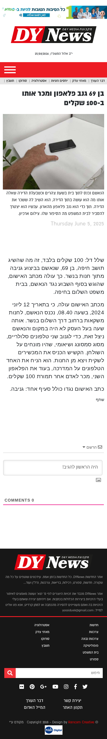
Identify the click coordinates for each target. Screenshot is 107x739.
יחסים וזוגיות (59, 80)
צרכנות (93, 632)
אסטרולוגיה (39, 80)
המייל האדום (34, 707)
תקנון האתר (72, 707)
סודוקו (23, 80)
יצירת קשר (72, 700)
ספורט (94, 659)
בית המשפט (90, 652)
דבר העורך (98, 80)
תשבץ (10, 80)
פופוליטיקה (90, 645)
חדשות (94, 625)
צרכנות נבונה (89, 638)
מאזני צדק (79, 80)
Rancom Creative (81, 722)
